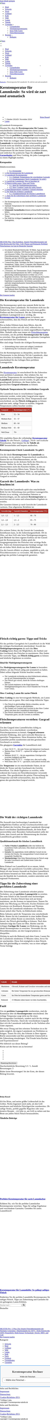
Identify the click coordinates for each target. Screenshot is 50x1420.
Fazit (7, 198)
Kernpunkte (15, 171)
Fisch (7, 11)
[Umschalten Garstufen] (40, 66)
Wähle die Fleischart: (27, 1377)
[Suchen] (24, 1305)
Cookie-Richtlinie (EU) (10, 1397)
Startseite (3, 82)
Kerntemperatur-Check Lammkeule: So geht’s (27, 179)
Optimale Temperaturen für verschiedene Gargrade (29, 177)
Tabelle (7, 22)
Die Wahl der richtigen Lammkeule (18, 192)
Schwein (8, 9)
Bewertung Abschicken (8, 1063)
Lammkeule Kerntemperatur (16, 175)
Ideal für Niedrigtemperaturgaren (23, 185)
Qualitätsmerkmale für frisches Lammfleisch (27, 194)
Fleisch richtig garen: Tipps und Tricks (20, 183)
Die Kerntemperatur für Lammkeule (19, 173)
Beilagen (13, 37)
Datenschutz (5, 1394)
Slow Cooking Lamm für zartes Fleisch (25, 187)
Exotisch (8, 1358)
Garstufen (8, 1362)
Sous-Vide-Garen (16, 31)
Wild (7, 18)
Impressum (4, 1391)
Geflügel (8, 14)
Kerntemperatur (10, 372)
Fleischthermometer (17, 33)
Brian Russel (44, 117)
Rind (7, 7)
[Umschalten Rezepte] (40, 76)
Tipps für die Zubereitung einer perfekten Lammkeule (25, 196)
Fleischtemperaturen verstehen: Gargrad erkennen (24, 189)
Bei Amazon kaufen (7, 295)
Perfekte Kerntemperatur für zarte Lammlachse (22, 1199)
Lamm (7, 20)
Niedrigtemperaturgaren (18, 29)
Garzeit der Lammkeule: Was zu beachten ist (22, 181)
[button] (13, 25)
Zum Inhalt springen (7, 1)
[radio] (27, 1051)
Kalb (7, 16)
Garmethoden (15, 27)
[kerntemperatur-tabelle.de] (2, 3)
